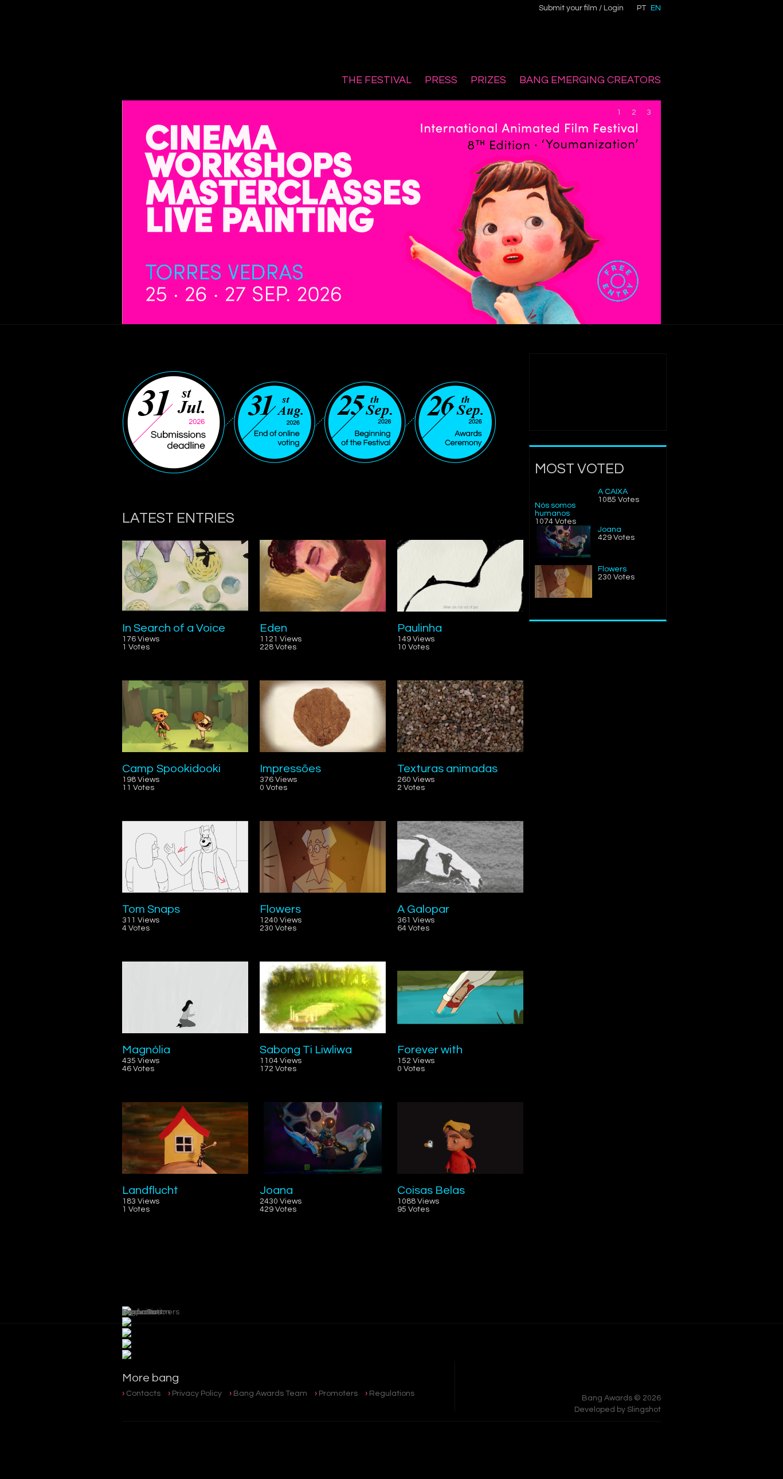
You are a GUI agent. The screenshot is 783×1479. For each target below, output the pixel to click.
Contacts (143, 1394)
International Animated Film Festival (181, 35)
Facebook (269, 15)
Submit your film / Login (581, 8)
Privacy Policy (197, 1394)
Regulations (391, 1394)
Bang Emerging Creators (590, 80)
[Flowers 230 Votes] (563, 595)
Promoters (338, 1394)
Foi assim (604, 742)
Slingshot (644, 1410)
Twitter (317, 15)
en (656, 8)
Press (441, 80)
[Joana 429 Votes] (563, 555)
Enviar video (598, 392)
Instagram (293, 15)
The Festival (377, 80)
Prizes (488, 80)
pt (641, 8)
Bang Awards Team (270, 1394)
